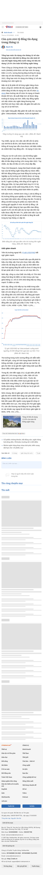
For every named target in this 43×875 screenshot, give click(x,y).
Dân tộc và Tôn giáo (8, 753)
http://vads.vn (12, 859)
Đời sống (5, 761)
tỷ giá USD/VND (28, 253)
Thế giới (25, 757)
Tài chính (20, 32)
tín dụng (14, 453)
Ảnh (3, 793)
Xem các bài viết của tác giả (13, 49)
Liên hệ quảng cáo (8, 846)
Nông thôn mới (27, 781)
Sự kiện (32, 806)
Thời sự (4, 749)
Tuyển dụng (35, 866)
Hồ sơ (24, 789)
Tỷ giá (38, 453)
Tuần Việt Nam (7, 777)
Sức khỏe (5, 765)
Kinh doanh (8, 32)
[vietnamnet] (9, 28)
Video (24, 793)
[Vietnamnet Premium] (7, 746)
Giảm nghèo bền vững (9, 781)
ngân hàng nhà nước (27, 453)
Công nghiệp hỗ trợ (29, 777)
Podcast (25, 797)
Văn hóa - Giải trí (28, 761)
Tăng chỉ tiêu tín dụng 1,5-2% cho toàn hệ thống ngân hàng (30, 419)
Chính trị (25, 745)
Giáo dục (5, 757)
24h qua (4, 801)
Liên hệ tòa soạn (7, 823)
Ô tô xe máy (6, 769)
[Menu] (3, 27)
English (4, 789)
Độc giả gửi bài (22, 866)
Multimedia (6, 797)
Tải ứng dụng (8, 866)
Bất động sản (6, 773)
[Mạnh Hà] (3, 47)
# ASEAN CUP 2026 (22, 27)
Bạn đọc (25, 773)
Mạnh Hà (9, 47)
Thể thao (25, 753)
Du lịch (24, 769)
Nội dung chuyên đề (29, 785)
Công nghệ (26, 765)
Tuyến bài (11, 806)
